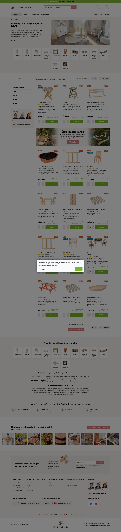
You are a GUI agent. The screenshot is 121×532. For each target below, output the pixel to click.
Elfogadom (78, 269)
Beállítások (42, 269)
